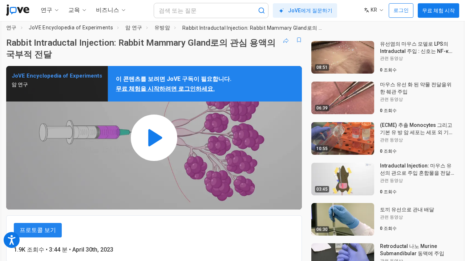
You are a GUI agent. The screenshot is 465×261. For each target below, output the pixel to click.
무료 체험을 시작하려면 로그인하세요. (165, 88)
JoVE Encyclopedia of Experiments (71, 27)
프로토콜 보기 (38, 230)
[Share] (286, 40)
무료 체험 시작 (438, 10)
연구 (11, 27)
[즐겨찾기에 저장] (299, 40)
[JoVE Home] (17, 10)
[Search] (261, 10)
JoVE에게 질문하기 (310, 10)
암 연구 (133, 27)
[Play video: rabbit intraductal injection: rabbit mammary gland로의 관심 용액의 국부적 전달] (154, 138)
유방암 (162, 27)
